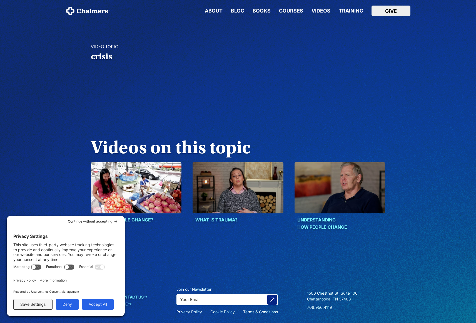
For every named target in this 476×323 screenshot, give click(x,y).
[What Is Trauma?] (238, 187)
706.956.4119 (319, 307)
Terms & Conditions (260, 312)
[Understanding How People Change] (340, 187)
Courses (291, 11)
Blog (237, 11)
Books (262, 11)
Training (351, 11)
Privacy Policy (189, 312)
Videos (320, 11)
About (214, 11)
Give (391, 10)
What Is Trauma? (216, 219)
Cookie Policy (222, 312)
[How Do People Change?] (136, 187)
